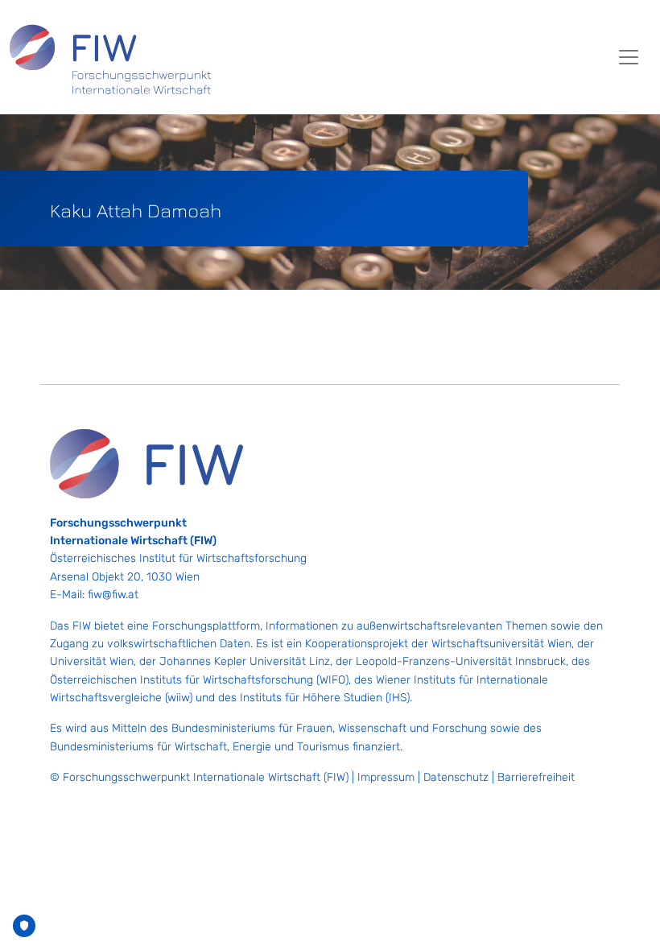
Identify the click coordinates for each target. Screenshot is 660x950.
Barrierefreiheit (536, 777)
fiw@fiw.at (113, 594)
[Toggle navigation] (628, 57)
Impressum (386, 777)
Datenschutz (456, 777)
